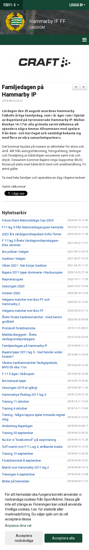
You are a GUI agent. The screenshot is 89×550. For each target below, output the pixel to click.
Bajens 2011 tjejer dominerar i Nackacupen (32, 272)
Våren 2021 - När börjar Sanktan (24, 265)
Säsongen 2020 (13, 286)
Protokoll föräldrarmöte (18, 328)
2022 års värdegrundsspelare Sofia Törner (31, 234)
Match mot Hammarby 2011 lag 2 (25, 467)
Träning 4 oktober (14, 408)
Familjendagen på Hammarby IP (24, 346)
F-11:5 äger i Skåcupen (18, 374)
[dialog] (44, 517)
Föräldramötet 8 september (21, 460)
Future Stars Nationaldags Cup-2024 (27, 220)
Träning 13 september (17, 453)
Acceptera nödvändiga (24, 538)
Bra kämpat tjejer (14, 381)
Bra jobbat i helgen (15, 252)
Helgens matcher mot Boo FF (23, 311)
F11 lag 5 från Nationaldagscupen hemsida (32, 227)
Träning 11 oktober (15, 401)
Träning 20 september (17, 433)
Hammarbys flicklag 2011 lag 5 (24, 394)
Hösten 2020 (11, 293)
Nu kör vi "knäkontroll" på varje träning (29, 440)
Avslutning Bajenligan (17, 426)
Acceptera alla (63, 538)
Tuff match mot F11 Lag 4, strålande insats (32, 447)
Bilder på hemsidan (15, 481)
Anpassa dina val (18, 526)
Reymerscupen (12, 279)
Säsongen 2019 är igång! (19, 388)
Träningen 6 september (18, 474)
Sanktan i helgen (13, 258)
